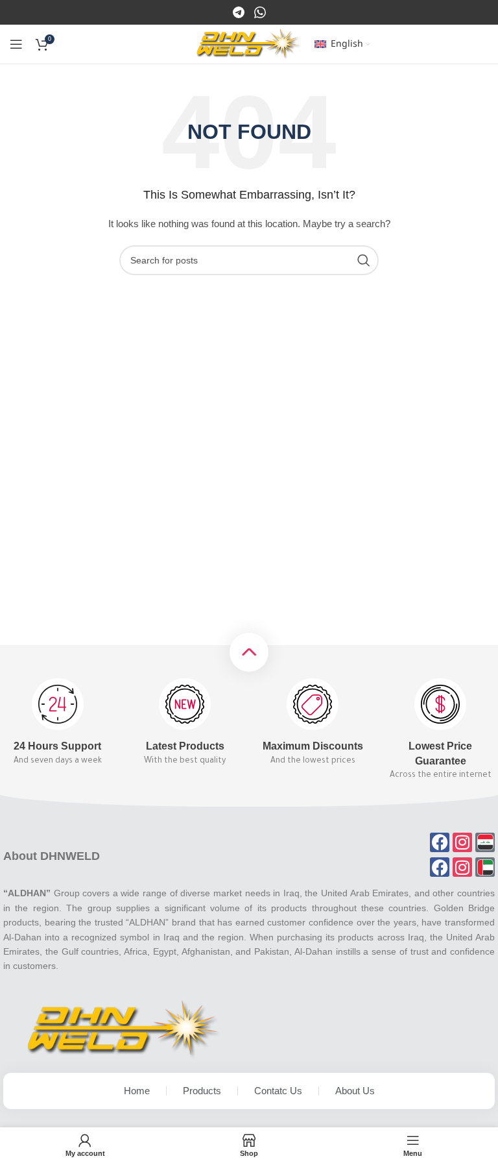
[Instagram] (260, 11)
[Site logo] (248, 43)
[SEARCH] (364, 260)
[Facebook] (239, 11)
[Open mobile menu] (16, 44)
